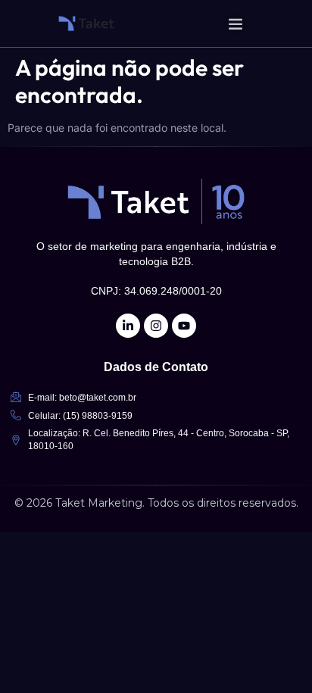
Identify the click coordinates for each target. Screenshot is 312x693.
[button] (235, 23)
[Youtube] (184, 326)
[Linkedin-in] (128, 326)
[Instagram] (156, 326)
